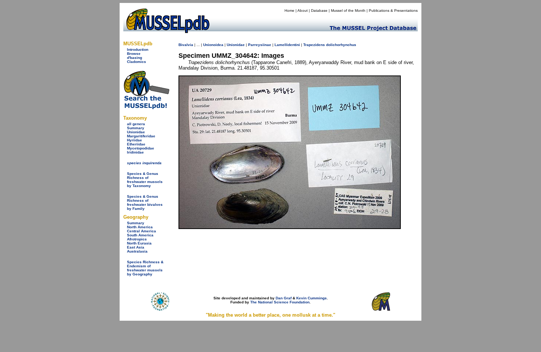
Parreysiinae (259, 45)
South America (140, 235)
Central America (141, 231)
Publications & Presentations (393, 10)
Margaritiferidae (141, 136)
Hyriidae (134, 140)
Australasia (137, 251)
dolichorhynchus (341, 45)
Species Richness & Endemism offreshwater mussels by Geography (145, 268)
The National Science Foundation (280, 302)
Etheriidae (136, 144)
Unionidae (136, 132)
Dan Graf (283, 298)
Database (319, 10)
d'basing (134, 58)
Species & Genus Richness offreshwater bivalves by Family (145, 202)
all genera (136, 124)
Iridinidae (135, 152)
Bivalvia (185, 45)
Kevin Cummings (311, 298)
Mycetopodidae (140, 148)
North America (140, 227)
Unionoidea (213, 45)
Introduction (137, 49)
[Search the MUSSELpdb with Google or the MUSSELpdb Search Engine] (146, 108)
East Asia (135, 247)
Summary (135, 128)
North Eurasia (139, 243)
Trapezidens (314, 45)
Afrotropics (137, 239)
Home (289, 10)
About (302, 10)
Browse (134, 54)
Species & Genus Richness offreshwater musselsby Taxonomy (145, 180)
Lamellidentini (287, 45)
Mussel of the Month (348, 10)
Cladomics (136, 62)
